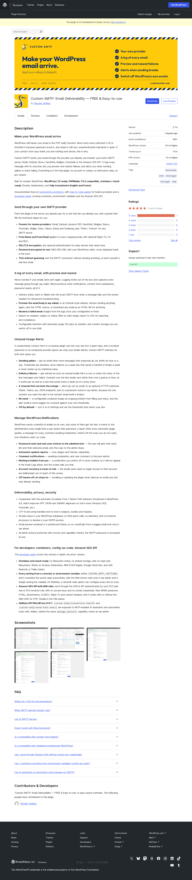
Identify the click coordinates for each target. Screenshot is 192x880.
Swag (118, 846)
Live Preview (169, 101)
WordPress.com (157, 833)
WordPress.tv (87, 846)
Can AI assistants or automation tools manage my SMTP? (44, 772)
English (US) (172, 163)
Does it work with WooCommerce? (32, 728)
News (13, 837)
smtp (174, 182)
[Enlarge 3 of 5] (80, 631)
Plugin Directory (18, 14)
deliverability (171, 170)
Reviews (35, 115)
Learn (82, 833)
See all (174, 240)
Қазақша (42, 862)
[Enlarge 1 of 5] (44, 631)
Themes (49, 837)
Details (20, 115)
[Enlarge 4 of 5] (80, 654)
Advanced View (137, 189)
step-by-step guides (80, 192)
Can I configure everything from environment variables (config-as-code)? (52, 763)
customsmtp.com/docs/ (51, 192)
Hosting (14, 842)
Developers (85, 842)
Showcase (50, 833)
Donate (119, 842)
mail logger (165, 182)
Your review (135, 240)
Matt (152, 837)
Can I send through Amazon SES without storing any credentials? (48, 754)
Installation (52, 115)
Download (152, 101)
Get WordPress (179, 5)
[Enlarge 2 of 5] (44, 654)
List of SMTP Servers (25, 719)
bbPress (154, 842)
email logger (171, 176)
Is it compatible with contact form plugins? (36, 737)
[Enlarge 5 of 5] (116, 631)
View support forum (139, 271)
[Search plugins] (41, 31)
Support (173, 115)
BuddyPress (156, 846)
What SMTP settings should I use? (32, 710)
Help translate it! (118, 22)
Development (71, 115)
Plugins (49, 842)
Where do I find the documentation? (33, 701)
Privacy (14, 846)
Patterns (50, 846)
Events (118, 837)
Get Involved (121, 833)
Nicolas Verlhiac (42, 103)
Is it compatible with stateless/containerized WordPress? (43, 745)
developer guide (22, 196)
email (161, 176)
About (14, 833)
